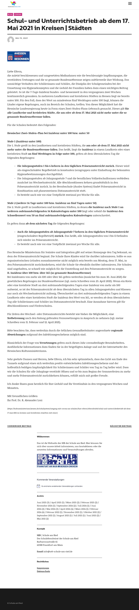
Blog (10, 14)
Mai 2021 (41, 518)
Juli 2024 (82, 505)
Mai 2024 (50, 508)
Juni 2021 (91, 515)
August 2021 (63, 515)
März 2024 (80, 508)
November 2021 (71, 512)
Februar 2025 (87, 502)
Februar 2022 (52, 512)
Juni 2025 (41, 502)
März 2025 (71, 502)
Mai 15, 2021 (21, 38)
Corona (18, 14)
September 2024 (65, 505)
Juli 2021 (78, 515)
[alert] (69, 486)
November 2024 (44, 505)
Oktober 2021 (90, 512)
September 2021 (44, 515)
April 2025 (56, 502)
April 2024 (65, 508)
